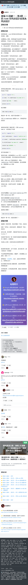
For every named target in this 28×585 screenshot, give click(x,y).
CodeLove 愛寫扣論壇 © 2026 (7, 570)
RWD (5, 561)
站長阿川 (6, 12)
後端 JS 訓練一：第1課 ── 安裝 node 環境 (13, 478)
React (16, 559)
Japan (7, 568)
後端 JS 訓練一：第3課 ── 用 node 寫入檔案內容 (14, 482)
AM (16, 555)
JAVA (12, 543)
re (13, 556)
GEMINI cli (3, 558)
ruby (19, 555)
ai (18, 540)
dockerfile (3, 551)
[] (6, 543)
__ (12, 550)
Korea (11, 568)
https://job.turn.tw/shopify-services (14, 290)
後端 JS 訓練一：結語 (8, 500)
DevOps (21, 558)
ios (14, 546)
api (10, 559)
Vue (22, 553)
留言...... (3, 437)
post (15, 556)
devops (10, 548)
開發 (7, 556)
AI (17, 540)
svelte (14, 561)
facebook (6, 559)
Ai (22, 545)
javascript (3, 543)
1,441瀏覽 (16, 327)
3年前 (8, 357)
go (25, 543)
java (11, 540)
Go (8, 561)
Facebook (18, 546)
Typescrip (17, 563)
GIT (22, 561)
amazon (7, 563)
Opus (11, 561)
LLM (10, 558)
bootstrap (20, 550)
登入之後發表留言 (5, 335)
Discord (19, 561)
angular (5, 548)
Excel (25, 550)
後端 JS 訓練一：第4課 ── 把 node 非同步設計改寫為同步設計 (14, 19)
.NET (17, 558)
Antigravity (3, 550)
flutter (14, 542)
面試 (21, 563)
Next (6, 553)
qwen (8, 551)
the (7, 558)
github (3, 362)
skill (10, 564)
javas (8, 540)
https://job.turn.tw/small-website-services (11, 517)
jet (21, 555)
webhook (3, 556)
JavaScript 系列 (10, 545)
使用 (9, 543)
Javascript (21, 543)
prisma (19, 556)
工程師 (9, 553)
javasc (14, 540)
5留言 (11, 327)
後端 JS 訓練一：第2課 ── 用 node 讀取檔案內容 (14, 480)
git (15, 545)
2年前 (9, 423)
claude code (9, 555)
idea (8, 564)
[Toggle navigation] (25, 2)
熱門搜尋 (3, 540)
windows (16, 543)
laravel (25, 558)
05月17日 (12, 12)
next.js (11, 546)
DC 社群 (18, 7)
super (10, 556)
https (13, 553)
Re (17, 542)
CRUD (14, 551)
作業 (3, 427)
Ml (12, 559)
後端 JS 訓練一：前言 (8, 476)
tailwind (23, 559)
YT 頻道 (24, 5)
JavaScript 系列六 (5, 546)
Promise (21, 542)
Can (11, 551)
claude (15, 550)
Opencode (3, 564)
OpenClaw (14, 548)
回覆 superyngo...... (8, 405)
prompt (24, 563)
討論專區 (9, 259)
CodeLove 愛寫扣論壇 (7, 2)
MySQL (25, 546)
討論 (2, 559)
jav (11, 542)
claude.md (3, 545)
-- (13, 559)
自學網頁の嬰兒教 (22, 548)
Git (19, 559)
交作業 (3, 413)
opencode (3, 555)
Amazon (24, 551)
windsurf (3, 563)
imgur (13, 558)
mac (14, 555)
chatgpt (12, 563)
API (16, 553)
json (2, 548)
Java (21, 540)
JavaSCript (18, 551)
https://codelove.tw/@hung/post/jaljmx (13, 395)
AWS (19, 553)
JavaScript (19, 545)
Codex (2, 553)
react (8, 542)
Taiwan (2, 568)
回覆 (9, 365)
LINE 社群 (10, 7)
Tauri (22, 556)
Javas (5, 542)
